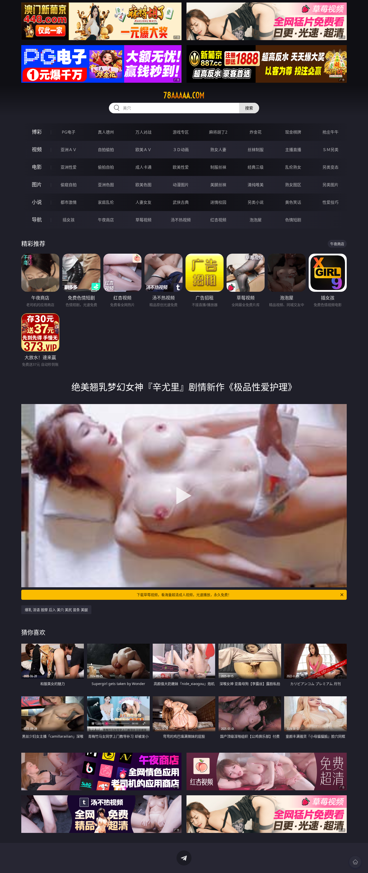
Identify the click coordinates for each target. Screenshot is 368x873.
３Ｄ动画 (181, 149)
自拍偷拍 (106, 149)
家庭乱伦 (106, 202)
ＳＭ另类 (330, 149)
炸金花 (256, 132)
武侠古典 (181, 202)
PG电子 (68, 132)
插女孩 (69, 220)
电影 (37, 167)
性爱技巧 (330, 202)
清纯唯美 (256, 184)
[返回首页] (355, 862)
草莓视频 (143, 220)
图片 (37, 184)
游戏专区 (181, 132)
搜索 (249, 108)
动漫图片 (181, 184)
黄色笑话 (293, 202)
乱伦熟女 (293, 167)
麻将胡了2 (218, 132)
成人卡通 (143, 167)
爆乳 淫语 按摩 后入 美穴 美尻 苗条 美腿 (56, 609)
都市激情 (69, 202)
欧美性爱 (181, 167)
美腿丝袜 (218, 184)
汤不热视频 (181, 220)
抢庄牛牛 (330, 132)
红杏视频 (218, 220)
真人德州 (106, 132)
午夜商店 (106, 220)
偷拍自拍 (106, 167)
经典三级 (256, 167)
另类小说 (256, 202)
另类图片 (330, 184)
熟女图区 (293, 184)
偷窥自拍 (69, 184)
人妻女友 (143, 202)
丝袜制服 (256, 149)
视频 (37, 149)
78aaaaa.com (184, 95)
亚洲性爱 (69, 167)
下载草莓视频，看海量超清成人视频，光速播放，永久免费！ (184, 594)
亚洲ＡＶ (69, 149)
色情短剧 (293, 220)
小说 (37, 202)
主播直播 (293, 149)
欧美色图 (143, 184)
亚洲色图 (106, 184)
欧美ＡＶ (143, 149)
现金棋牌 (293, 132)
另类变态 (330, 167)
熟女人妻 (218, 149)
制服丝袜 (218, 167)
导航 (37, 219)
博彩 (37, 132)
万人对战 (143, 132)
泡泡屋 (256, 220)
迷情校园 (218, 202)
